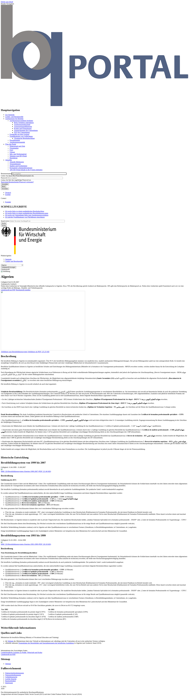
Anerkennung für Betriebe (14, 119)
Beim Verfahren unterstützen (24, 123)
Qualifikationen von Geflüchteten (21, 136)
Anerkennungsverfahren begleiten (21, 121)
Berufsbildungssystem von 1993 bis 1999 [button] (23, 535)
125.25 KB (38, 352)
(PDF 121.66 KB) (26, 471)
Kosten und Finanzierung (23, 128)
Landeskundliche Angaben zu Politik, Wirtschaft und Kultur (21, 652)
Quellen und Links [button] (11, 632)
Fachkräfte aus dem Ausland (19, 134)
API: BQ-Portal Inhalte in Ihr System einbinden (26, 170)
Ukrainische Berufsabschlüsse (24, 138)
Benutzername (6, 174)
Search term (5, 221)
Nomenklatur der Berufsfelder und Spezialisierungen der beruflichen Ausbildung (46, 643)
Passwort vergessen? (26, 182)
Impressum (9, 683)
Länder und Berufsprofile (14, 261)
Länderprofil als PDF (8, 290)
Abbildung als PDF (34, 352)
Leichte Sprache (10, 679)
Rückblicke (14, 158)
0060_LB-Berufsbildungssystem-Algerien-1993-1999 (19, 544)
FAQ (11, 150)
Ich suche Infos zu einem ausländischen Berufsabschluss (24, 211)
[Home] (94, 105)
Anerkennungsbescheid (22, 124)
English (7, 194)
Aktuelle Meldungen (17, 162)
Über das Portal (10, 144)
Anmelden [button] (5, 189)
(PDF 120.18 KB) (26, 544)
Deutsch (8, 193)
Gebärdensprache (11, 677)
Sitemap (8, 664)
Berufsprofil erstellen (23, 290)
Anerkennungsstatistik (17, 142)
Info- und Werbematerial (18, 154)
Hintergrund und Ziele (17, 146)
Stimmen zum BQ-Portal (18, 156)
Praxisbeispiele (15, 140)
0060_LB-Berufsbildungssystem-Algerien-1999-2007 (19, 471)
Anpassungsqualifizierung (23, 126)
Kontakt (8, 202)
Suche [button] (4, 226)
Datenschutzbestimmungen (14, 673)
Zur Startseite (9, 115)
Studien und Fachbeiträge (18, 166)
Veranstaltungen (15, 164)
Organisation (14, 148)
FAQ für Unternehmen (22, 132)
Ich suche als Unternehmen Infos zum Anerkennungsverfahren (26, 215)
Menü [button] (3, 186)
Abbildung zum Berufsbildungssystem (14, 352)
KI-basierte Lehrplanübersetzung (21, 168)
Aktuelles (8, 160)
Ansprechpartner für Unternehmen (26, 130)
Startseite (8, 259)
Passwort (4, 178)
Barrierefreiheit (10, 681)
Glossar (12, 152)
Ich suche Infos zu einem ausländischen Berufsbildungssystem (26, 213)
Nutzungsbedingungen (13, 675)
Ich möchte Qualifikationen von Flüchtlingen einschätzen (25, 217)
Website (11, 641)
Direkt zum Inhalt (7, 2)
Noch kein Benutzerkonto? (10, 182)
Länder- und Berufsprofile (14, 117)
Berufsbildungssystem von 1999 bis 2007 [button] (23, 462)
